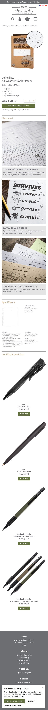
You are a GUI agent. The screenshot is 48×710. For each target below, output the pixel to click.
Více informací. (19, 696)
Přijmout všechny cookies (14, 701)
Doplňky (5, 26)
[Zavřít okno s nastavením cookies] (42, 687)
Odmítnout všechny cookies (13, 706)
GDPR (24, 645)
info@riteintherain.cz (24, 682)
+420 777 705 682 (24, 672)
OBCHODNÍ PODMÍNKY (24, 640)
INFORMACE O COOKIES (24, 643)
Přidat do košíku (18, 106)
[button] (35, 19)
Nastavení (31, 701)
